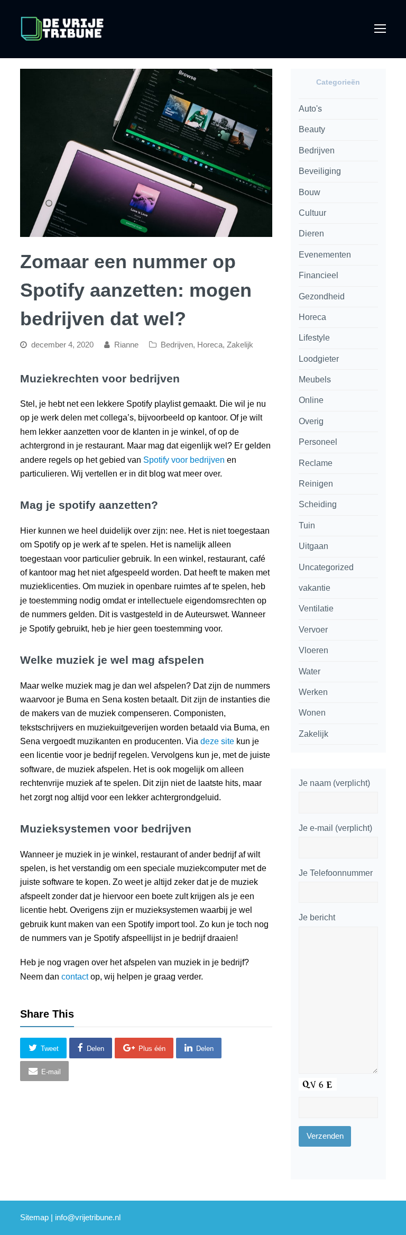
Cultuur (312, 212)
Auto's (310, 108)
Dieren (311, 233)
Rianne (126, 345)
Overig (311, 421)
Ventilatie (316, 608)
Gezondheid (322, 296)
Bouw (309, 192)
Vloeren (313, 650)
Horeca (210, 345)
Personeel (318, 441)
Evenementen (325, 254)
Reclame (316, 463)
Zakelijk (240, 345)
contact (74, 976)
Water (309, 671)
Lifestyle (314, 337)
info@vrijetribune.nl (88, 1217)
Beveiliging (320, 171)
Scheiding (318, 504)
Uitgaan (313, 546)
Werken (313, 692)
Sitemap (34, 1217)
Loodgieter (319, 358)
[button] (43, 1048)
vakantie (314, 587)
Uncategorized (326, 567)
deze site (217, 741)
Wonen (312, 712)
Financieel (318, 275)
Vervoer (313, 629)
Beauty (312, 129)
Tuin (307, 525)
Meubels (315, 379)
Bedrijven (177, 345)
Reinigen (316, 483)
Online (311, 400)
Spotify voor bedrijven (184, 459)
